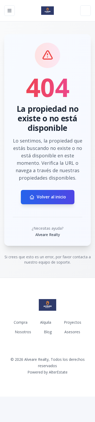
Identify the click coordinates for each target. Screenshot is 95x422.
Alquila (45, 322)
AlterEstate (58, 372)
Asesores (72, 331)
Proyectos (72, 322)
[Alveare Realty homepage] (47, 10)
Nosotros (23, 331)
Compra (20, 322)
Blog (48, 331)
